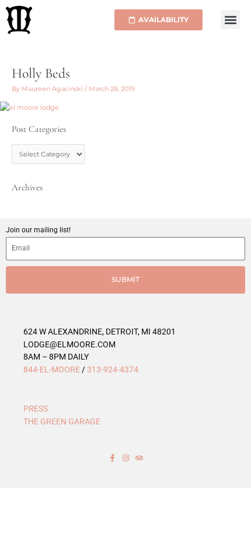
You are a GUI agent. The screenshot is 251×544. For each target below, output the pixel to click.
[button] (230, 19)
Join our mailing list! (38, 230)
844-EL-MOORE (51, 369)
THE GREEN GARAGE (61, 421)
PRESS (35, 408)
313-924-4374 (112, 369)
